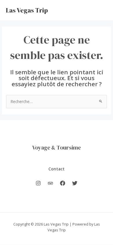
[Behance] (50, 183)
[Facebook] (62, 183)
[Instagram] (38, 183)
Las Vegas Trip (27, 10)
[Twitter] (74, 183)
